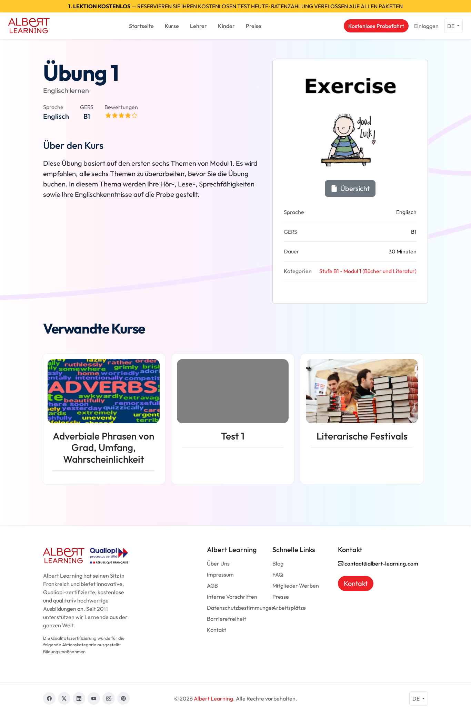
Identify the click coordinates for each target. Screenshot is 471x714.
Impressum (220, 574)
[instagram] (108, 698)
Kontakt (216, 629)
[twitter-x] (64, 698)
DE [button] (451, 25)
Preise (253, 25)
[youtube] (94, 698)
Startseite (141, 25)
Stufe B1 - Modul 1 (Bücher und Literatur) (368, 271)
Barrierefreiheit (226, 618)
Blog (277, 563)
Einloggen (426, 25)
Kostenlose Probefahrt (376, 25)
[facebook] (49, 698)
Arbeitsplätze (289, 607)
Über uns (218, 563)
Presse (280, 596)
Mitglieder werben (295, 585)
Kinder (226, 25)
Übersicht (354, 188)
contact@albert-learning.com (380, 563)
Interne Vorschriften (232, 596)
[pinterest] (123, 698)
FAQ (277, 574)
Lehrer (198, 25)
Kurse (172, 25)
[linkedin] (79, 698)
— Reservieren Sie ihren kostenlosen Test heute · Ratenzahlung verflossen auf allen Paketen (235, 6)
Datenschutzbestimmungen (241, 607)
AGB (212, 585)
